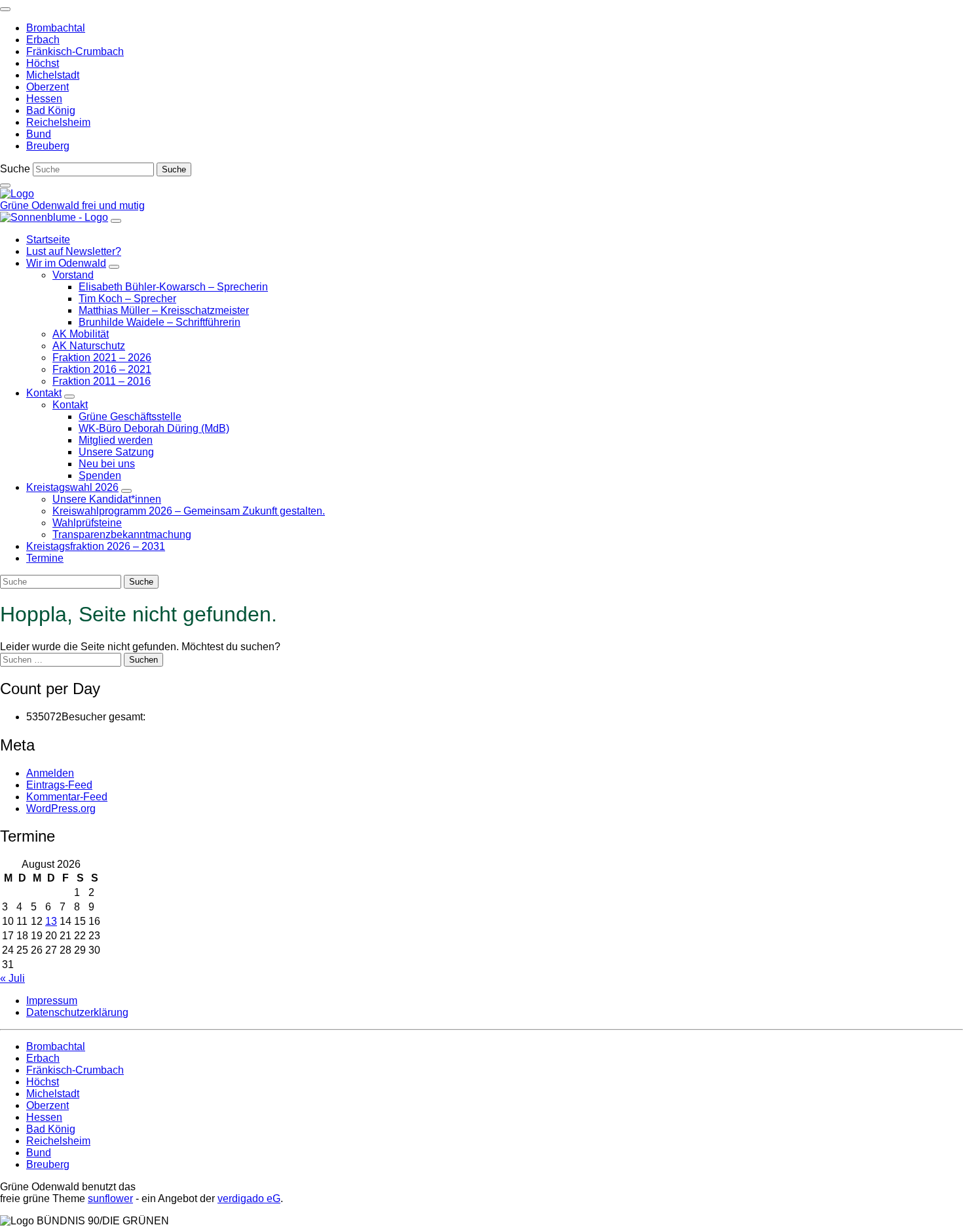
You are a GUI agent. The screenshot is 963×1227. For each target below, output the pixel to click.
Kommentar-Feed (66, 796)
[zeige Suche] (5, 185)
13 (51, 921)
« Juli (12, 978)
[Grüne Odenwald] (17, 193)
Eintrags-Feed (59, 784)
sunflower (110, 1198)
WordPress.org (61, 808)
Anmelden (50, 773)
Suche (15, 168)
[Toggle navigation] (5, 9)
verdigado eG (248, 1198)
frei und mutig (113, 205)
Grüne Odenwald (41, 205)
